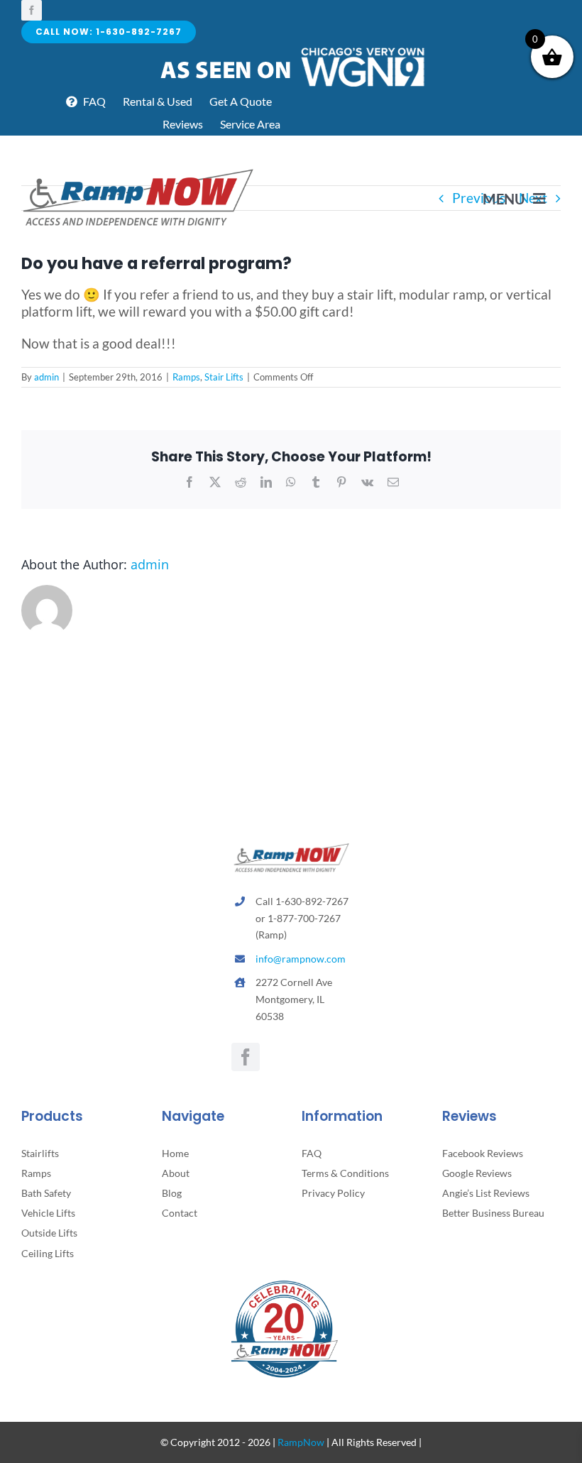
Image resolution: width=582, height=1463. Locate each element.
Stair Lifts (223, 377)
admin (46, 377)
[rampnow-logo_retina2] (138, 171)
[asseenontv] (291, 50)
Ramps (186, 377)
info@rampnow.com (301, 959)
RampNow (301, 1442)
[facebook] (31, 10)
